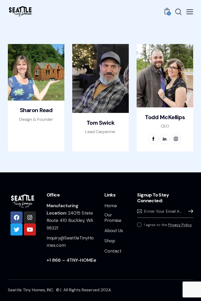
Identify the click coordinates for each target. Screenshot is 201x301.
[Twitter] (16, 229)
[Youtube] (30, 229)
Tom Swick (101, 122)
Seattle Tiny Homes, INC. (31, 290)
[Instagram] (30, 217)
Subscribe (189, 211)
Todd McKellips (165, 117)
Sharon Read (36, 110)
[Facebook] (16, 217)
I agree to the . (168, 224)
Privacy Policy (180, 225)
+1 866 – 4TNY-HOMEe (71, 260)
